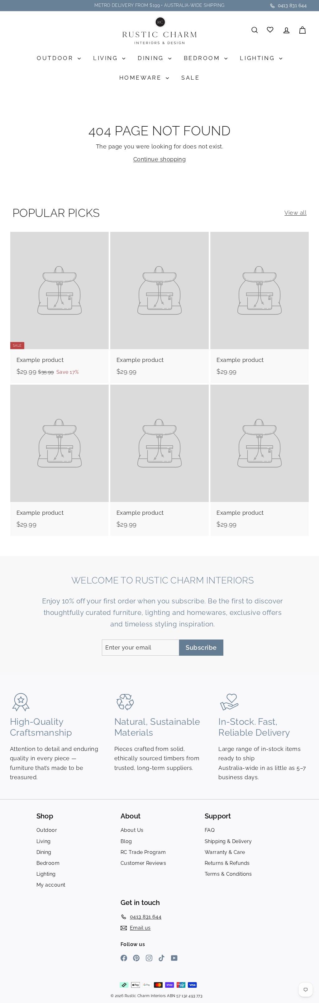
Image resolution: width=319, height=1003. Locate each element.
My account (50, 885)
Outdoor (56, 58)
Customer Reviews (143, 863)
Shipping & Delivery (228, 841)
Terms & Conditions (228, 874)
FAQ (210, 830)
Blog (126, 841)
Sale (190, 77)
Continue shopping (159, 159)
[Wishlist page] (271, 30)
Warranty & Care (225, 852)
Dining (152, 58)
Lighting (258, 58)
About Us (132, 830)
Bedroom (203, 58)
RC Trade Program (143, 852)
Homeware (141, 77)
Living (107, 58)
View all (295, 212)
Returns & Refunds (227, 863)
